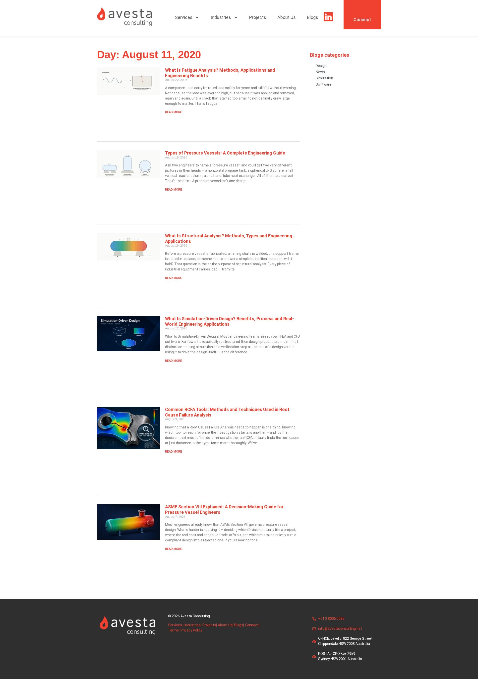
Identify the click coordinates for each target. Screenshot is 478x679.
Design (321, 65)
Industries (221, 17)
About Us (286, 17)
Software (323, 84)
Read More (173, 112)
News (320, 72)
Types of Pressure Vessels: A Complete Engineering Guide (225, 153)
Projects (257, 17)
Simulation (324, 78)
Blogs (312, 17)
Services (183, 17)
